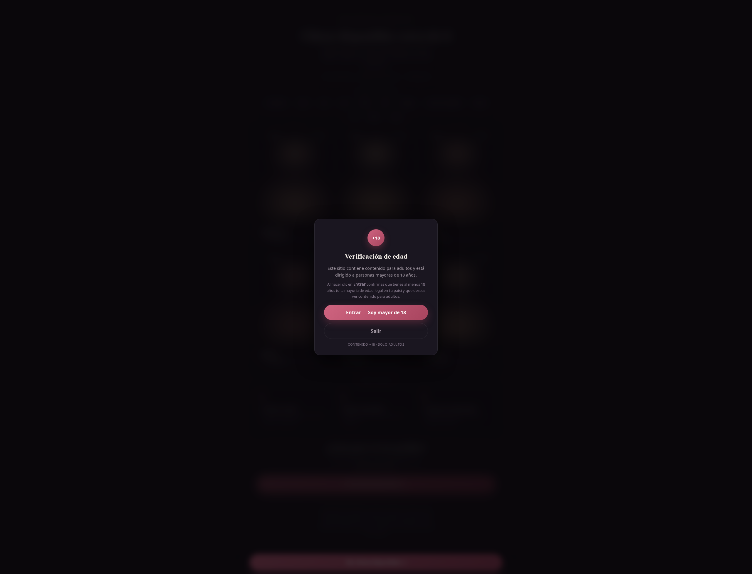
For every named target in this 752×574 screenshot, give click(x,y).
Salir (376, 331)
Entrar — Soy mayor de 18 (376, 312)
